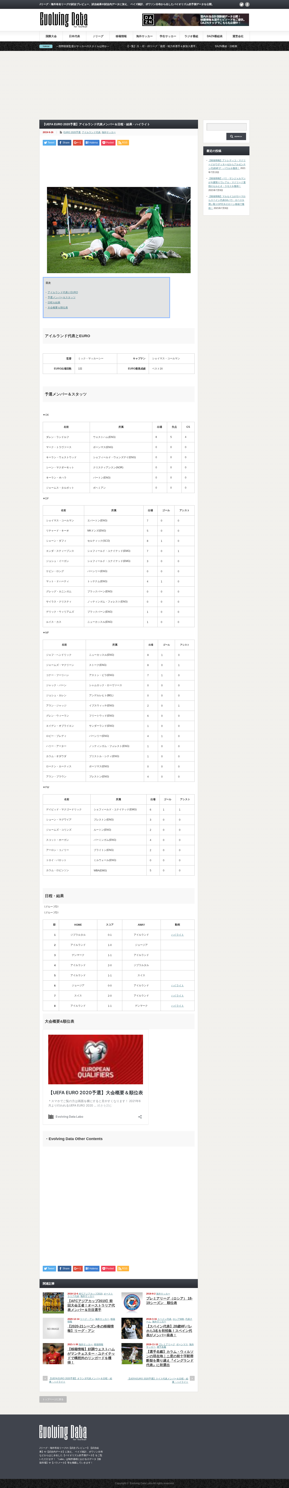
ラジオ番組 (191, 36)
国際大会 (51, 36)
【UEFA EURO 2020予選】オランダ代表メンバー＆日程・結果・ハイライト (80, 1380)
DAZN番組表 (215, 36)
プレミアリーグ (167, 1344)
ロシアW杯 (178, 1319)
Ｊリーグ (97, 36)
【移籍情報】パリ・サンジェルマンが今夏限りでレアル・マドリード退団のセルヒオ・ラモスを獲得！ (227, 182)
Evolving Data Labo (141, 1483)
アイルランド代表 (91, 132)
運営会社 (238, 36)
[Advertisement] (144, 85)
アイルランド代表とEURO (63, 292)
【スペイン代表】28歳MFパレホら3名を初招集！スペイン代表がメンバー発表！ (169, 1330)
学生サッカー (168, 36)
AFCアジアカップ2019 (90, 1293)
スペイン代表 (164, 1319)
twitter (241, 4)
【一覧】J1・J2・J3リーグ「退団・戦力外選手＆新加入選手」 (120, 46)
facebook (247, 4)
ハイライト (177, 934)
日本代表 (74, 36)
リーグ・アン (87, 1319)
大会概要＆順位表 (58, 307)
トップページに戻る (53, 1399)
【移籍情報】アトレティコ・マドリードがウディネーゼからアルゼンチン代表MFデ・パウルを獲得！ (227, 164)
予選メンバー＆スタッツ (62, 297)
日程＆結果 (54, 302)
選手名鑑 (161, 1347)
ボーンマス (182, 1344)
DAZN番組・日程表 (184, 46)
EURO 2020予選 (72, 132)
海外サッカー (144, 36)
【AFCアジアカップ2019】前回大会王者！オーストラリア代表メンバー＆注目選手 (91, 1305)
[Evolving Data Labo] (64, 26)
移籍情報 (121, 36)
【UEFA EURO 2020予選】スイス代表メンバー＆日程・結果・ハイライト (158, 1380)
